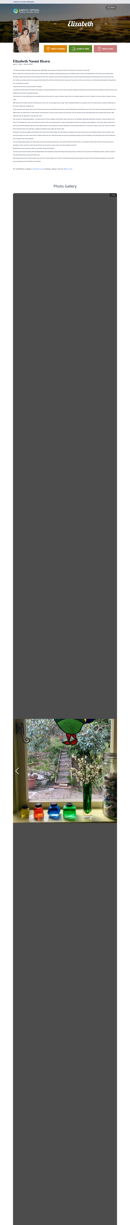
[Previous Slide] (17, 771)
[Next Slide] (113, 771)
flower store (68, 169)
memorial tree (37, 169)
